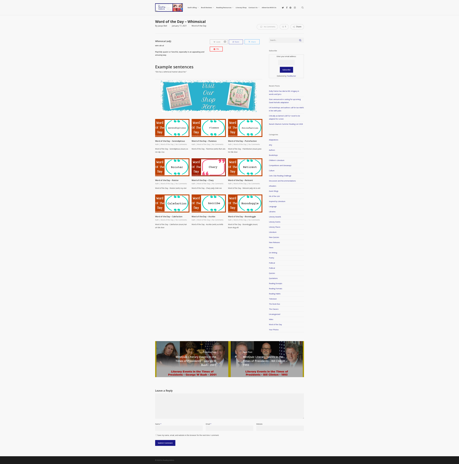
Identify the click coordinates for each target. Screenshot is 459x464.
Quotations (273, 278)
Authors (272, 150)
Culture (271, 170)
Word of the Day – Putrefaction (242, 141)
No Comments (269, 27)
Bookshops (273, 155)
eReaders (272, 186)
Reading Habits (275, 294)
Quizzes (272, 273)
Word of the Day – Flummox (204, 141)
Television (273, 299)
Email (208, 424)
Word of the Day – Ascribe (203, 216)
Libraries (272, 211)
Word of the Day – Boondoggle (242, 216)
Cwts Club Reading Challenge (280, 176)
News (271, 247)
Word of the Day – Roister (167, 180)
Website (259, 424)
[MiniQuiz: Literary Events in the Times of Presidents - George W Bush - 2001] (192, 359)
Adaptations (273, 140)
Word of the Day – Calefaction (168, 216)
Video (271, 319)
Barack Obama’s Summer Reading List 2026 (286, 124)
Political (272, 263)
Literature (272, 232)
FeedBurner (291, 76)
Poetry (271, 258)
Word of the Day (199, 25)
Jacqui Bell (162, 25)
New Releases (274, 242)
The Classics (274, 309)
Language (273, 206)
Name (158, 424)
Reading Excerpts (275, 283)
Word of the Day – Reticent (240, 180)
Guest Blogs (273, 191)
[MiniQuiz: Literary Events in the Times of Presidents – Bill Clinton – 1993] (267, 359)
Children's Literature (276, 160)
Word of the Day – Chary (203, 180)
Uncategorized (274, 314)
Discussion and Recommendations (282, 181)
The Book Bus (274, 304)
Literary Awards (275, 217)
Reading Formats (275, 288)
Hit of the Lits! (274, 196)
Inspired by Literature (277, 201)
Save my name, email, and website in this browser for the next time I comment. (188, 435)
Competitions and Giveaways (280, 165)
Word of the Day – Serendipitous (170, 141)
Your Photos (274, 329)
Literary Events (274, 222)
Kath (157, 144)
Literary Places (274, 227)
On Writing (273, 253)
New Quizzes (274, 237)
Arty (270, 145)
